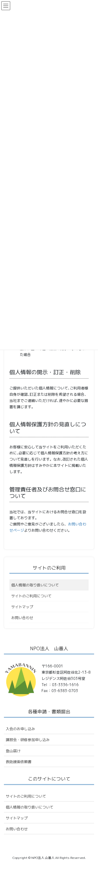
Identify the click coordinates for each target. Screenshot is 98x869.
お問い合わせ (22, 617)
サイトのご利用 (49, 568)
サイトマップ (22, 606)
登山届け (13, 750)
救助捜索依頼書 (18, 761)
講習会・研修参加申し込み (28, 739)
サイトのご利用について (31, 595)
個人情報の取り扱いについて (35, 585)
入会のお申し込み (20, 728)
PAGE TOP (90, 838)
